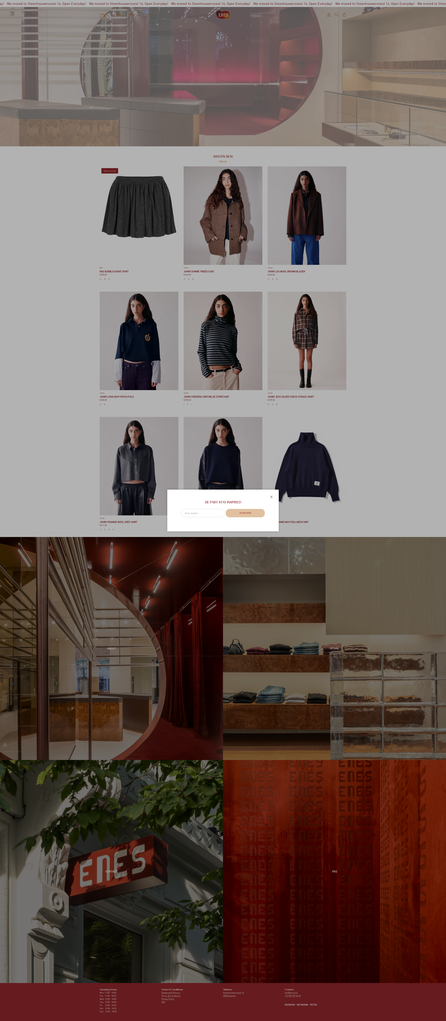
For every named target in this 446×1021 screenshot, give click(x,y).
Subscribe (245, 513)
